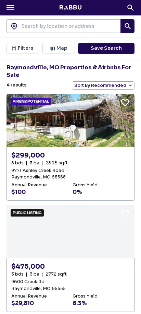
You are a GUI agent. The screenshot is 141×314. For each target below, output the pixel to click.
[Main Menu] (10, 7)
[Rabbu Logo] (70, 7)
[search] (127, 26)
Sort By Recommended (100, 85)
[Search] (130, 7)
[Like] (125, 102)
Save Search (106, 48)
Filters (25, 48)
